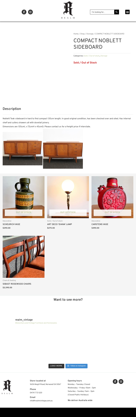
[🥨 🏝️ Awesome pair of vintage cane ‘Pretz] (51, 335)
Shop (82, 34)
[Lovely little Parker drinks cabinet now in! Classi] (84, 354)
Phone (33, 389)
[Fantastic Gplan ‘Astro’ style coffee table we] (84, 335)
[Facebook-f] (24, 12)
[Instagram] (30, 12)
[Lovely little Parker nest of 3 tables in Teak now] (117, 335)
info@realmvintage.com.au (41, 401)
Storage (89, 34)
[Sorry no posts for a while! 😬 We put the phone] (117, 354)
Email (32, 397)
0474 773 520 (36, 393)
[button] (127, 12)
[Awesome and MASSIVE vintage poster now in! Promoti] (51, 354)
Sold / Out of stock (92, 56)
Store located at (38, 381)
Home (75, 34)
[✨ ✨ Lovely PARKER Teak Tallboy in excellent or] (19, 335)
